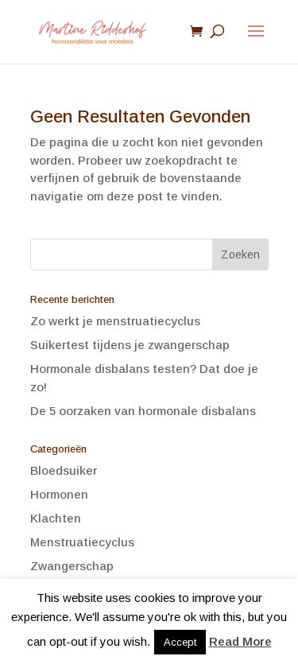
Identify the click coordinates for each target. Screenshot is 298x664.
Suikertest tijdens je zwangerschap (130, 344)
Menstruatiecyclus (82, 542)
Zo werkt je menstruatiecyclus (115, 321)
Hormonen (59, 494)
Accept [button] (180, 642)
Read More (240, 641)
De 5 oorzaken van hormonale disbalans (143, 410)
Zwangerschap (72, 566)
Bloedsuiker (63, 470)
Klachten (55, 518)
